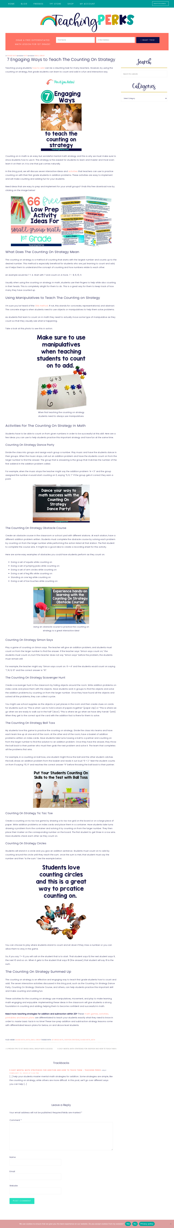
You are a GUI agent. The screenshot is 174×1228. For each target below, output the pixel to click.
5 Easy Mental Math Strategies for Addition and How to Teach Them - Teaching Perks (55, 1070)
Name (13, 1157)
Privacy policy (146, 1224)
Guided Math (12, 56)
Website (14, 1185)
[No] (170, 1223)
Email (12, 1171)
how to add (38, 68)
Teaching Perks (87, 22)
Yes (128, 1224)
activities (73, 171)
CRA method (41, 305)
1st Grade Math (57, 1040)
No (135, 1224)
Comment (16, 1120)
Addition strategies (72, 1040)
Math (26, 56)
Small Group (40, 56)
